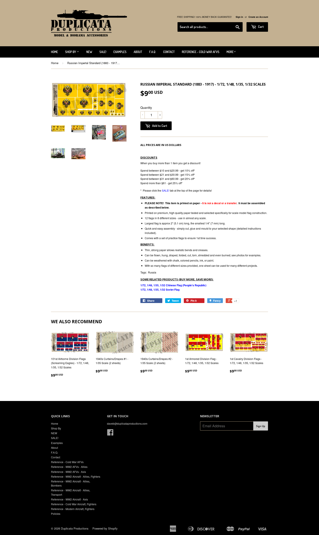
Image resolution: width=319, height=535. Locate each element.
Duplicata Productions (75, 528)
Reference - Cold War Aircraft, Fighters (73, 504)
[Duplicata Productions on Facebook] (110, 434)
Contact (169, 52)
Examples (120, 52)
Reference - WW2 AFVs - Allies (69, 467)
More (230, 52)
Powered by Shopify (105, 528)
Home (54, 52)
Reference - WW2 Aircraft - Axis (69, 499)
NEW (89, 52)
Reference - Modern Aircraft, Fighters (72, 509)
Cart (260, 27)
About (138, 52)
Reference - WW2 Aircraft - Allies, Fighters (75, 476)
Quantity (146, 107)
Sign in (239, 16)
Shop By (71, 52)
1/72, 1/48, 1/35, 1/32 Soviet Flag (159, 290)
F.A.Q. (152, 52)
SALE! (102, 52)
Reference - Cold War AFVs (200, 52)
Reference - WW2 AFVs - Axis (68, 472)
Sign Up (260, 426)
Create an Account (258, 16)
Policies (55, 513)
